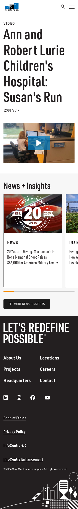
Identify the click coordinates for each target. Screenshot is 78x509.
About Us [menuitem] (12, 358)
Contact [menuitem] (47, 380)
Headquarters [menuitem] (17, 380)
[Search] (63, 7)
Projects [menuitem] (11, 369)
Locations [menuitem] (49, 358)
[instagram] (23, 397)
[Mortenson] (12, 7)
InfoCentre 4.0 (14, 445)
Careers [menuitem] (47, 369)
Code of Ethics (14, 417)
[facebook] (37, 397)
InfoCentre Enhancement (23, 459)
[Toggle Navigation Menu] (72, 7)
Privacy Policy (14, 431)
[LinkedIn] (9, 397)
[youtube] (47, 397)
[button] (39, 143)
